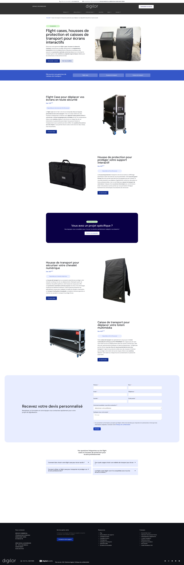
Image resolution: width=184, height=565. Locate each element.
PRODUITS (65, 12)
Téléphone (131, 391)
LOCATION (101, 12)
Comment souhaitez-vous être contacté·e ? (105, 405)
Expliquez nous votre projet (100, 412)
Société (95, 398)
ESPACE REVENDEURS (39, 6)
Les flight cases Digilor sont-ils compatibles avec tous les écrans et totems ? (112, 471)
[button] (68, 462)
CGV (63, 562)
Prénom (95, 385)
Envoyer (97, 429)
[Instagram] (169, 561)
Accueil (48, 18)
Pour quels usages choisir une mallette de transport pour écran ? (114, 463)
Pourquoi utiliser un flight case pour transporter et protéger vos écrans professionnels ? (67, 470)
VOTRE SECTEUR (89, 12)
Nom (129, 385)
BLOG (109, 12)
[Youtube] (165, 561)
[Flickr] (179, 561)
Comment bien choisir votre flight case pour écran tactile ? (66, 462)
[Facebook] (172, 561)
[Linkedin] (176, 561)
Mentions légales (69, 562)
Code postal (131, 398)
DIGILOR (117, 12)
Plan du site (58, 562)
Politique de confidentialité (123, 424)
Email (94, 391)
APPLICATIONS (77, 12)
